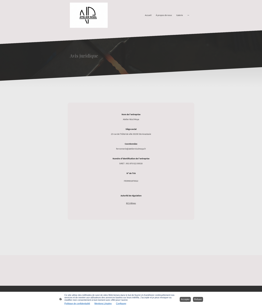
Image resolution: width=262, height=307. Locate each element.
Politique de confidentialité (77, 303)
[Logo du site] (89, 15)
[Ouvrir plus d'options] (188, 15)
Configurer (121, 303)
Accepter (185, 299)
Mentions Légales (103, 303)
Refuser (198, 299)
